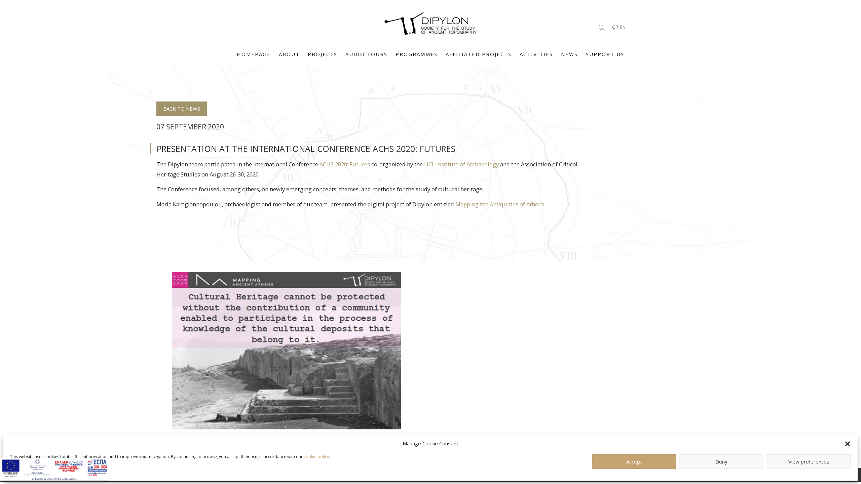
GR (615, 27)
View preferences (808, 461)
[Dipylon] (430, 22)
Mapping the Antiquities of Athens (499, 204)
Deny (721, 461)
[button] (847, 443)
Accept (634, 461)
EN (623, 27)
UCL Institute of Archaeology (461, 164)
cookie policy (316, 456)
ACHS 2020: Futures (345, 164)
